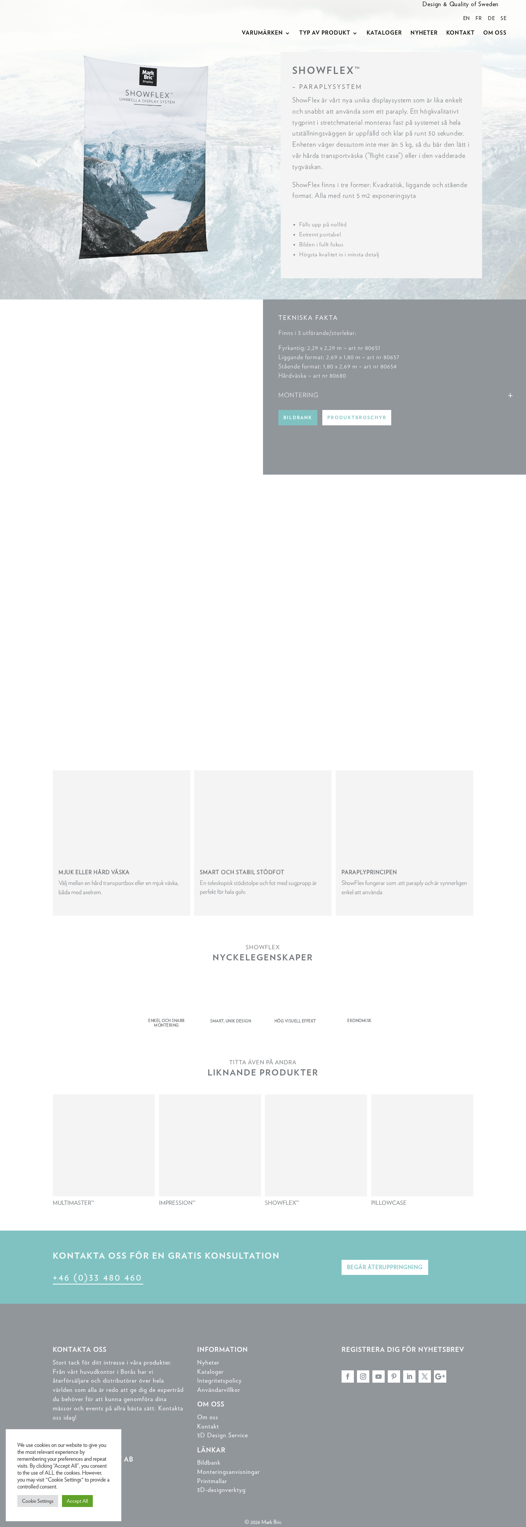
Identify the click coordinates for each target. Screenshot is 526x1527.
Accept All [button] (77, 1501)
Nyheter (424, 33)
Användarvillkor (218, 1389)
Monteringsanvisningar (228, 1471)
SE (504, 18)
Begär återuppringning (385, 1267)
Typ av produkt (324, 33)
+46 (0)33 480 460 (97, 1277)
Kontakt (460, 33)
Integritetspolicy (219, 1380)
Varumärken (262, 33)
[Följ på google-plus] (440, 1376)
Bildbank (297, 417)
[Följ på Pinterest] (394, 1376)
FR (479, 18)
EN (466, 18)
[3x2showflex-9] (131, 473)
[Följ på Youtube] (378, 1376)
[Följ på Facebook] (348, 1376)
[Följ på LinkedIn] (409, 1376)
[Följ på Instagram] (363, 1376)
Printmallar (212, 1481)
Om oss (495, 33)
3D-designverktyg (221, 1490)
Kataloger (384, 33)
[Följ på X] (425, 1376)
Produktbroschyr (357, 417)
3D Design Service (222, 1435)
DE (491, 18)
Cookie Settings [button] (38, 1501)
